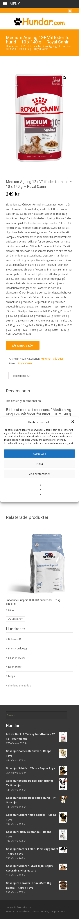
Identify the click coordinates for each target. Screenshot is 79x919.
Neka (39, 463)
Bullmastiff (14, 639)
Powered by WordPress (18, 911)
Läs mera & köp (22, 345)
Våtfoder (58, 358)
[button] (73, 422)
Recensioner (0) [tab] (21, 375)
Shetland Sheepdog (19, 685)
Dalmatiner (14, 667)
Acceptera (39, 453)
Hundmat (45, 358)
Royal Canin (25, 363)
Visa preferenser (39, 474)
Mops (11, 676)
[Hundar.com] (39, 20)
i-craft (43, 911)
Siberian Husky (16, 657)
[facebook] (70, 11)
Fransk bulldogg (17, 648)
